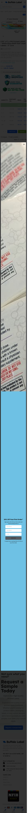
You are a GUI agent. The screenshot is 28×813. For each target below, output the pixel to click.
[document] (13, 406)
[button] (24, 144)
